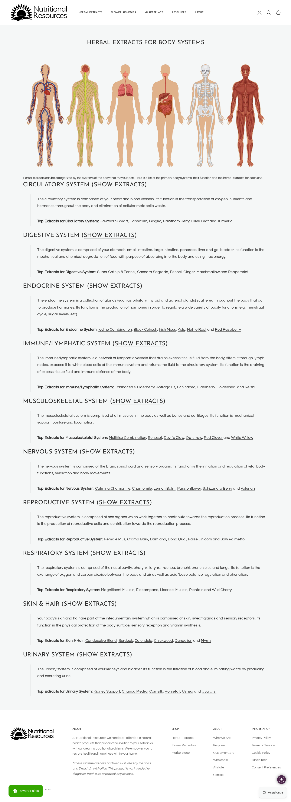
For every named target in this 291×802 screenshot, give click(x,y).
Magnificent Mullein (117, 590)
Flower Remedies (123, 12)
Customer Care (223, 752)
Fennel (176, 272)
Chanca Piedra (135, 691)
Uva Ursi (209, 691)
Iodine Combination (115, 329)
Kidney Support (107, 691)
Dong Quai (177, 539)
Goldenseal (226, 387)
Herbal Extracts (90, 12)
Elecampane (147, 590)
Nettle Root (196, 329)
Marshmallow (208, 272)
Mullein (181, 590)
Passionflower (189, 488)
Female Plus (114, 539)
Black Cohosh (145, 329)
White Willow (242, 438)
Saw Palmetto (232, 539)
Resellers (179, 12)
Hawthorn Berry (176, 221)
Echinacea (186, 387)
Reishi (250, 387)
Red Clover (213, 438)
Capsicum (138, 221)
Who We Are (221, 738)
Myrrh (206, 641)
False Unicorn (200, 539)
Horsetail (172, 691)
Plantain (196, 590)
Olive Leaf (200, 221)
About (199, 12)
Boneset (155, 438)
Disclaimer (259, 760)
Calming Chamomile (112, 488)
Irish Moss (167, 329)
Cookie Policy (261, 752)
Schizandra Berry (217, 488)
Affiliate (218, 767)
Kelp (181, 329)
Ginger (189, 272)
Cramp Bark (137, 539)
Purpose (219, 745)
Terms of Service (263, 745)
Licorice (167, 590)
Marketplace (153, 12)
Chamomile (142, 488)
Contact (219, 774)
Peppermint (238, 272)
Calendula (143, 641)
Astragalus (165, 387)
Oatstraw (194, 438)
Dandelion (183, 641)
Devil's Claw (174, 438)
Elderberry (206, 387)
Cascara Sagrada (152, 272)
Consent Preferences (266, 767)
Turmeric (224, 221)
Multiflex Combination (127, 438)
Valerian (248, 488)
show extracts (119, 185)
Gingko (155, 221)
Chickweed (163, 641)
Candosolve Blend (101, 641)
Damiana (158, 539)
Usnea (187, 691)
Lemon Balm (165, 488)
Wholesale (220, 760)
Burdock (125, 641)
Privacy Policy (261, 738)
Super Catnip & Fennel (116, 272)
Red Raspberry (228, 329)
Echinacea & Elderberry (135, 387)
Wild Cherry (222, 590)
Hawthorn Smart (114, 221)
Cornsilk (156, 691)
